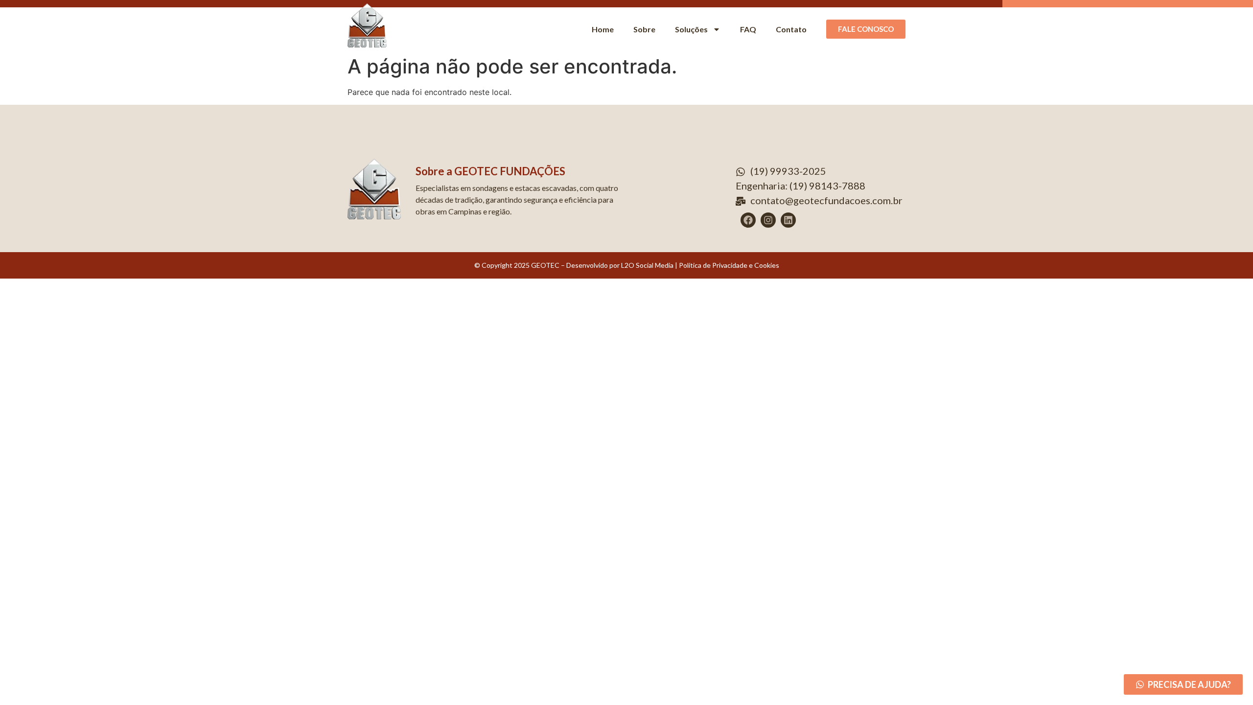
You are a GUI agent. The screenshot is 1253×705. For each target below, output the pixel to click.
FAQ (748, 29)
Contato (791, 29)
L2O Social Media (646, 265)
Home (603, 29)
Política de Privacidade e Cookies (729, 265)
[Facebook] (748, 220)
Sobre (644, 29)
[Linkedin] (788, 220)
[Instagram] (768, 220)
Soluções (691, 29)
